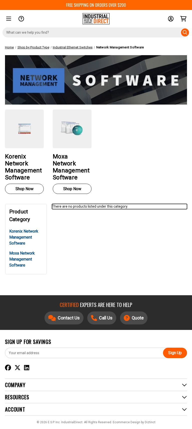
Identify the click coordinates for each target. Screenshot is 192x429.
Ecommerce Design (126, 422)
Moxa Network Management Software (22, 259)
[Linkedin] (26, 367)
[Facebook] (8, 367)
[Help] (21, 18)
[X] (17, 367)
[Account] (170, 18)
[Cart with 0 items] (183, 18)
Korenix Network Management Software (23, 237)
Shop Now (25, 188)
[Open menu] (8, 18)
